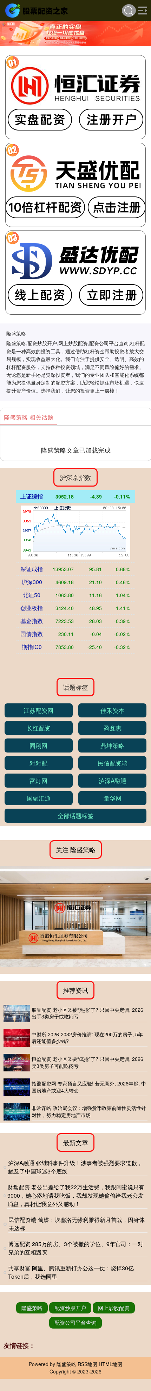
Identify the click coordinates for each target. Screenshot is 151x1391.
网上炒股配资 (114, 1307)
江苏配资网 (38, 710)
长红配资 (39, 727)
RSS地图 (87, 1363)
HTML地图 (110, 1363)
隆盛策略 (31, 1307)
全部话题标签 (75, 815)
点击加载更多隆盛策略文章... (76, 449)
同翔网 (38, 745)
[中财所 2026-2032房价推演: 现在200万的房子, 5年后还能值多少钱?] (17, 1038)
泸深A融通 (112, 780)
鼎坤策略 (112, 745)
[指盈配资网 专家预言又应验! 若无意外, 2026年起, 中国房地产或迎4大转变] (17, 1087)
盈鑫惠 (113, 727)
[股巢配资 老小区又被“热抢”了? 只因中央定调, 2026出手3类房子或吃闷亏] (17, 1013)
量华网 (113, 798)
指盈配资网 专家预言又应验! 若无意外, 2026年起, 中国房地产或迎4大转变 (89, 1087)
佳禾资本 (112, 710)
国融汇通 (39, 798)
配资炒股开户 (70, 1307)
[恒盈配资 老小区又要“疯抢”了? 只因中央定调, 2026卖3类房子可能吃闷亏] (17, 1062)
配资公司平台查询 (75, 1322)
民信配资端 (112, 762)
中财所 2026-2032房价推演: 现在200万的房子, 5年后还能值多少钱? (87, 1038)
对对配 (38, 762)
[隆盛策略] (37, 9)
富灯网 (38, 780)
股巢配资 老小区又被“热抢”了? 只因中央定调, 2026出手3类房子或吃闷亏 (87, 1013)
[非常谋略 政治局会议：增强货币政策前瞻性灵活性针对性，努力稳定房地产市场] (17, 1112)
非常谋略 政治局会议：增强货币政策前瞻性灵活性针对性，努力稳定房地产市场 (89, 1111)
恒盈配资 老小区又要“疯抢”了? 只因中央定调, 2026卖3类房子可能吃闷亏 (87, 1062)
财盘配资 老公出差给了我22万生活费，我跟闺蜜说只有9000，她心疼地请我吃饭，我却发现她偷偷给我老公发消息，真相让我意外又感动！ (75, 1195)
